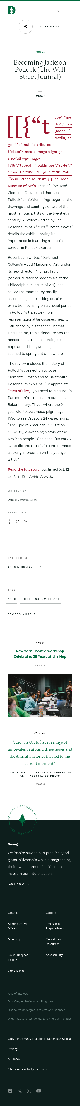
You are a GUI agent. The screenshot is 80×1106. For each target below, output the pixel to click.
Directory (14, 939)
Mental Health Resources (55, 941)
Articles (40, 52)
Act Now (16, 884)
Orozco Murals (22, 614)
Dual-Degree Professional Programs (30, 1001)
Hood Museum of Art (41, 599)
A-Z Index (14, 1059)
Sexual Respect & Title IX (19, 957)
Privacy (13, 1049)
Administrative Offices (17, 926)
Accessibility (54, 955)
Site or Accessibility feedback (27, 1069)
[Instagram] (29, 1092)
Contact (13, 913)
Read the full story (24, 469)
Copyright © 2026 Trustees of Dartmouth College (40, 1039)
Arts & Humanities (25, 567)
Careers (51, 913)
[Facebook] (10, 1092)
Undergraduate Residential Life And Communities (40, 1018)
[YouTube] (38, 1092)
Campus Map (16, 970)
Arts (12, 599)
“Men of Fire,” (20, 390)
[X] (19, 1092)
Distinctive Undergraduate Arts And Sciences (36, 1010)
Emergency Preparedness (55, 926)
